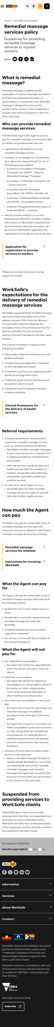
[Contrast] (33, 6)
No (44, 849)
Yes (35, 849)
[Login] (47, 6)
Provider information (26, 20)
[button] (2, 6)
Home (7, 20)
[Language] (27, 6)
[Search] (40, 6)
